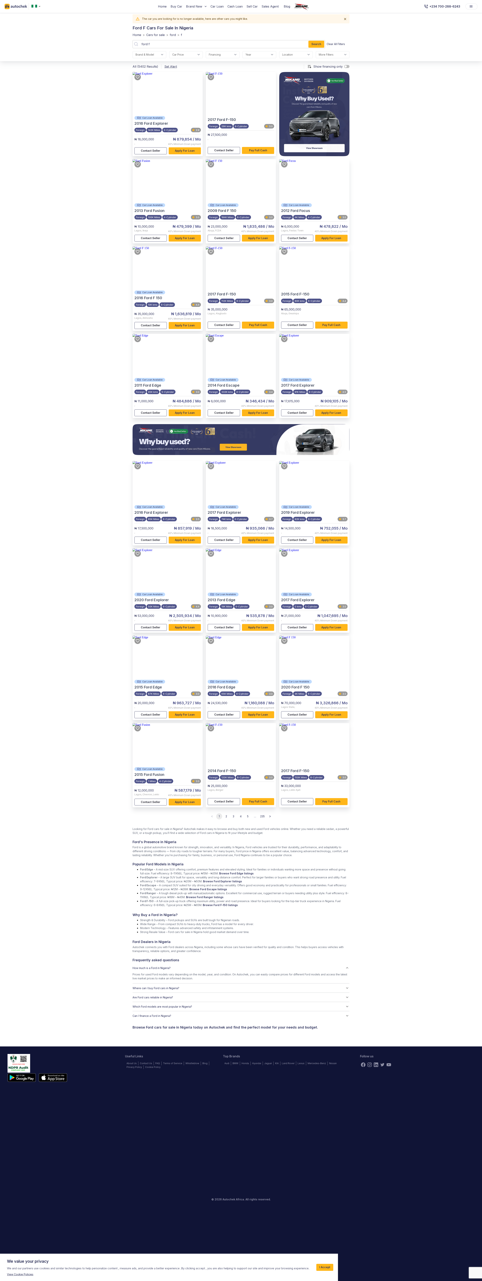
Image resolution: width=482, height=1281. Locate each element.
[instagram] (369, 1065)
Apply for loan (185, 150)
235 (262, 816)
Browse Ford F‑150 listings (220, 905)
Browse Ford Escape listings (208, 889)
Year (248, 54)
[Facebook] (363, 1065)
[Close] (345, 19)
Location (287, 54)
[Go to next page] (270, 816)
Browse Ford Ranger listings (204, 897)
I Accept (324, 1267)
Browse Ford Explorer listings (222, 881)
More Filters (326, 54)
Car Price (178, 54)
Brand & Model (145, 54)
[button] (241, 967)
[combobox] (36, 6)
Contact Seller (150, 150)
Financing (215, 54)
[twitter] (382, 1065)
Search (316, 44)
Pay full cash (258, 150)
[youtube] (389, 1065)
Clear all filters (336, 44)
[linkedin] (376, 1065)
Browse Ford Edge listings (236, 873)
